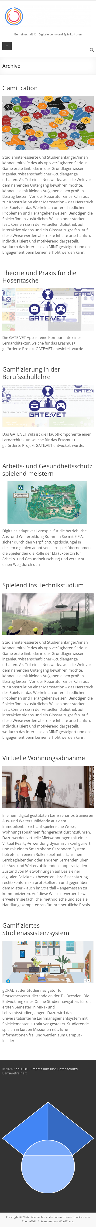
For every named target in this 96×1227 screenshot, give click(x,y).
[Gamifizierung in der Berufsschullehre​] (47, 387)
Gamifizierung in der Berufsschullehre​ (31, 373)
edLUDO (22, 1069)
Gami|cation (20, 88)
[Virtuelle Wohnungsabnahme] (47, 768)
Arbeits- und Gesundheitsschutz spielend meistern (47, 470)
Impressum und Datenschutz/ (54, 1069)
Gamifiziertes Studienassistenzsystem (35, 929)
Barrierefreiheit (14, 1073)
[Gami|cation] (47, 98)
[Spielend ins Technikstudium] (47, 595)
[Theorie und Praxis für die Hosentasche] (47, 290)
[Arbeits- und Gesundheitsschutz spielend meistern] (47, 483)
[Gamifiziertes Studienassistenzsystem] (47, 943)
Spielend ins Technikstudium (43, 585)
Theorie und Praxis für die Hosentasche (39, 276)
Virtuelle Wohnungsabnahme (43, 758)
